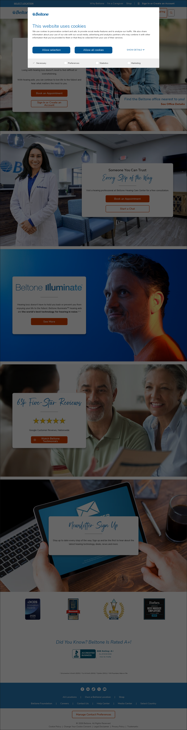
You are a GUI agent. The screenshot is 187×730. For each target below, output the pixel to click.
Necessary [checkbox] (41, 63)
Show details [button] (135, 50)
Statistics (103, 63)
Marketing (136, 63)
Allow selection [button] (51, 50)
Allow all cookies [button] (93, 50)
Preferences (73, 63)
